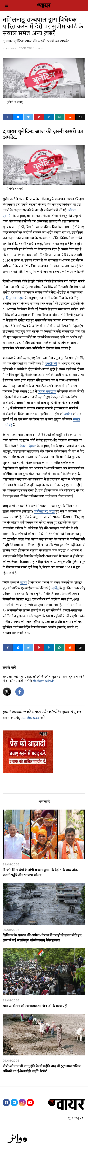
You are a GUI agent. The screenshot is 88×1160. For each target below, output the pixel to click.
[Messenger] (18, 117)
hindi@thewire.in (43, 681)
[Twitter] (29, 117)
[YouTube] (30, 1102)
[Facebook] (8, 117)
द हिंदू (55, 588)
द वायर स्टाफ (9, 48)
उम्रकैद (68, 414)
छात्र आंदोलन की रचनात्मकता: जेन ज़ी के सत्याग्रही (35, 1006)
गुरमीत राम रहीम (47, 391)
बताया (23, 582)
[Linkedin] (49, 117)
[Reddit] (70, 117)
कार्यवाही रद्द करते (44, 511)
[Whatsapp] (60, 117)
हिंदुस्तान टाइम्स (15, 298)
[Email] (80, 117)
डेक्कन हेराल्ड (28, 446)
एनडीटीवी (51, 363)
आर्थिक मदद (30, 718)
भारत (41, 48)
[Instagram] (22, 1102)
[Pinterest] (39, 117)
